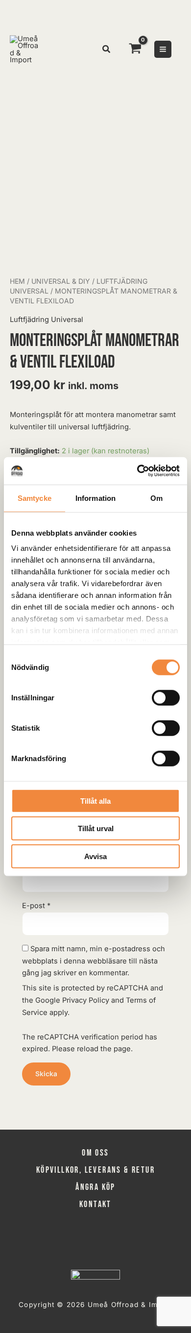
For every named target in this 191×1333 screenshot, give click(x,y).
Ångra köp (95, 1187)
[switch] (166, 697)
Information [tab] (95, 498)
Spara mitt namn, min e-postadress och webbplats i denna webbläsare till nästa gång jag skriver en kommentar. (93, 961)
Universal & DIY (60, 281)
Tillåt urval (96, 828)
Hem (17, 281)
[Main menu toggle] (162, 49)
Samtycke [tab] (34, 498)
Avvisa (95, 856)
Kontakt (95, 1204)
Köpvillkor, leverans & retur (95, 1170)
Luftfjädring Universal (46, 319)
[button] (106, 50)
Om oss (95, 1153)
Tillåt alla (95, 800)
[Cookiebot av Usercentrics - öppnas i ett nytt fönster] (137, 471)
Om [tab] (156, 498)
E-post (36, 905)
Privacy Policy (85, 1000)
